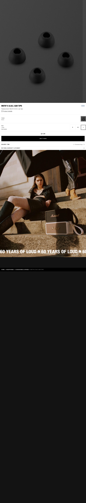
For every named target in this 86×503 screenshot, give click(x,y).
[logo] (6, 6)
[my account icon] (76, 7)
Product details (7, 111)
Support (69, 7)
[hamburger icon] (81, 7)
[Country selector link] (81, 3)
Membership (62, 3)
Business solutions (53, 3)
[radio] (72, 127)
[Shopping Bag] (79, 7)
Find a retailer (70, 3)
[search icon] (73, 7)
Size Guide (4, 129)
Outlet (78, 3)
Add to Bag (43, 138)
